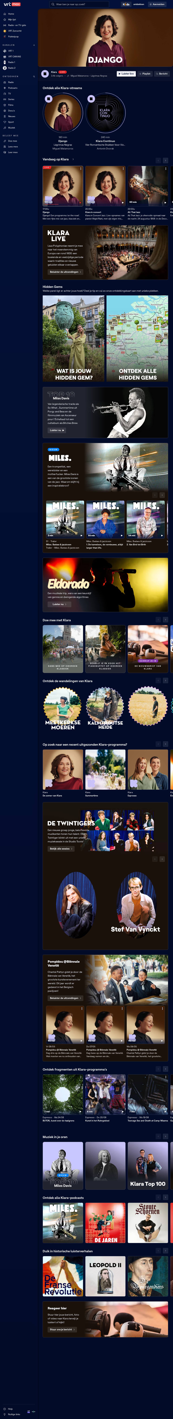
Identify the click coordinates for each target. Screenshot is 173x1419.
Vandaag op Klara (56, 159)
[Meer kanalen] (34, 45)
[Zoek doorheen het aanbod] (34, 76)
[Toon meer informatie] (81, 168)
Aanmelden (158, 4)
